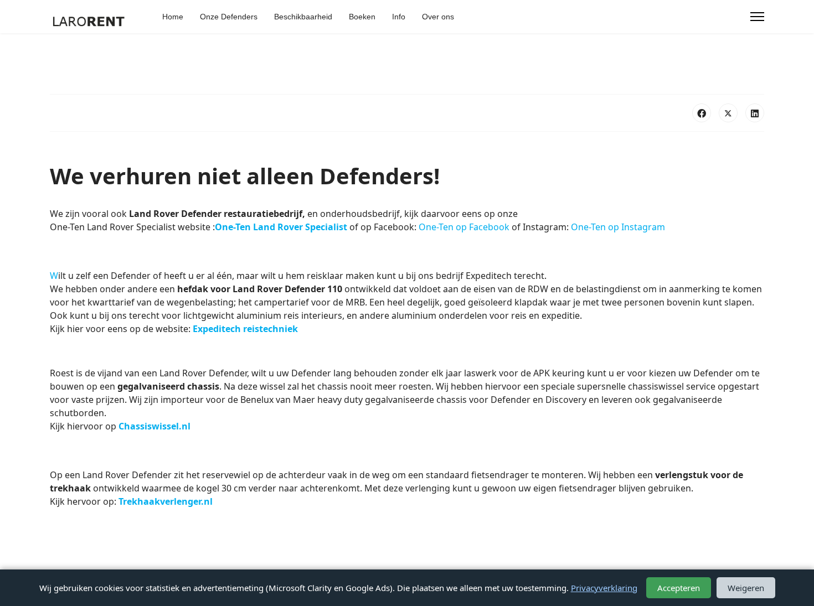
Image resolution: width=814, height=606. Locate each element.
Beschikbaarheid (303, 16)
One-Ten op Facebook (464, 227)
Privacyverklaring (604, 587)
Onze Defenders (228, 16)
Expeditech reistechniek (245, 329)
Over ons (438, 16)
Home (172, 16)
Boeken (362, 16)
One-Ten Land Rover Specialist (281, 227)
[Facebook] (701, 112)
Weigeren (746, 587)
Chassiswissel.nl (154, 426)
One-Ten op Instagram (618, 227)
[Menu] (757, 16)
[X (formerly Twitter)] (728, 112)
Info (398, 16)
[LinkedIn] (754, 112)
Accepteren (678, 587)
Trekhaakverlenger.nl (166, 501)
